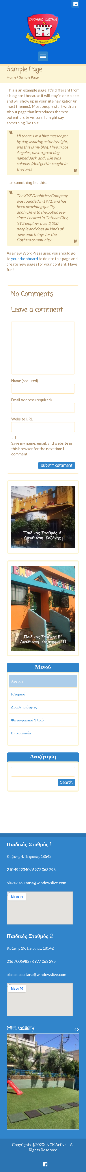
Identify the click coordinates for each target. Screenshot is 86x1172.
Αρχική (17, 681)
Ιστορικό (18, 693)
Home (11, 77)
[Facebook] (75, 4)
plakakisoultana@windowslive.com (36, 882)
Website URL (22, 419)
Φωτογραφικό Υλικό (27, 719)
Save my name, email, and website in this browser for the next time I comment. (41, 449)
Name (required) (24, 380)
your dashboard (24, 258)
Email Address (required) (31, 400)
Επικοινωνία (21, 732)
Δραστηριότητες (24, 706)
